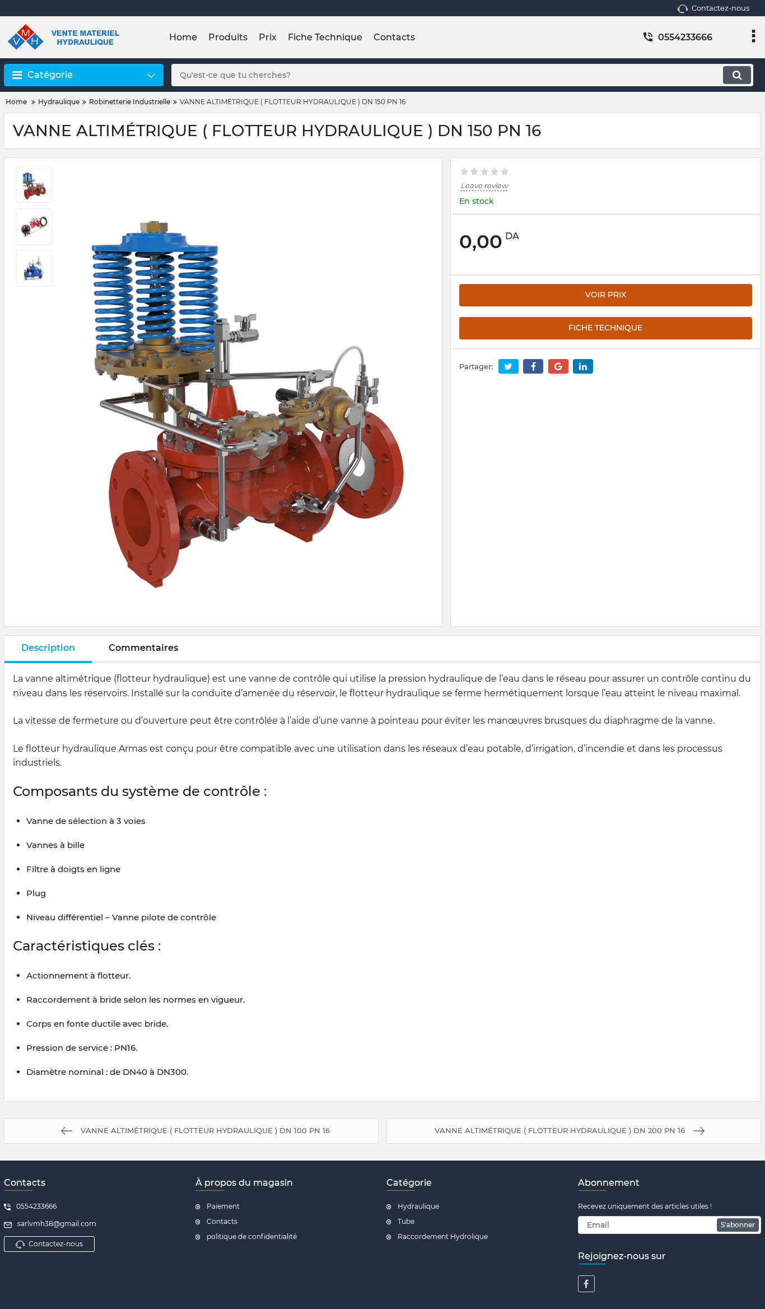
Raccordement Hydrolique (443, 1236)
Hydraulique (418, 1206)
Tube (406, 1221)
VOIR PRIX (605, 295)
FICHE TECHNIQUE (605, 328)
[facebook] (586, 1283)
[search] (737, 75)
